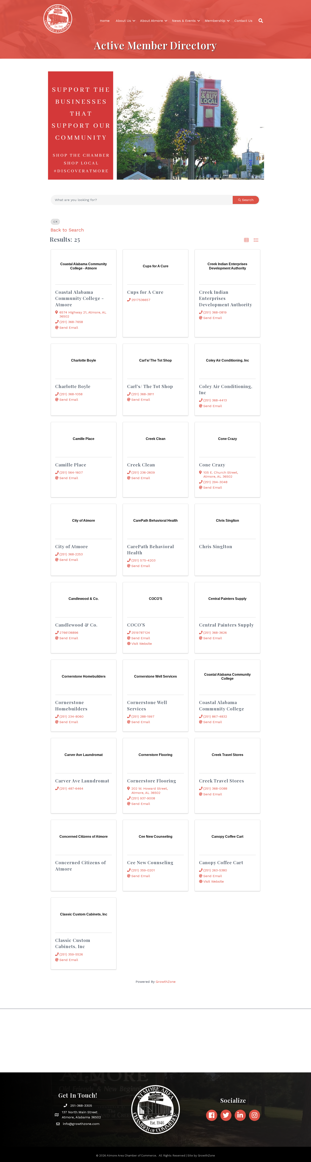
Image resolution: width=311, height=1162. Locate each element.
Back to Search (67, 230)
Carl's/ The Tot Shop (150, 386)
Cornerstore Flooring (151, 780)
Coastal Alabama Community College (221, 705)
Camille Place (70, 464)
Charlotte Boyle (73, 386)
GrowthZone (166, 982)
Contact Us (243, 21)
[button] (246, 240)
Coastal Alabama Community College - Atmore (79, 298)
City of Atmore (71, 546)
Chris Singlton (215, 546)
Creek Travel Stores (221, 780)
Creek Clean (141, 464)
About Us (123, 21)
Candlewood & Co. (76, 625)
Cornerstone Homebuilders (71, 705)
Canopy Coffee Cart (221, 862)
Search (247, 200)
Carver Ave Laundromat (82, 780)
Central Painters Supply (226, 625)
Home (105, 21)
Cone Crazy (212, 464)
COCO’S (136, 625)
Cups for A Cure (145, 292)
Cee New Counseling (150, 862)
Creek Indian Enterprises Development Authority (225, 298)
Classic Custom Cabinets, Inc (72, 943)
